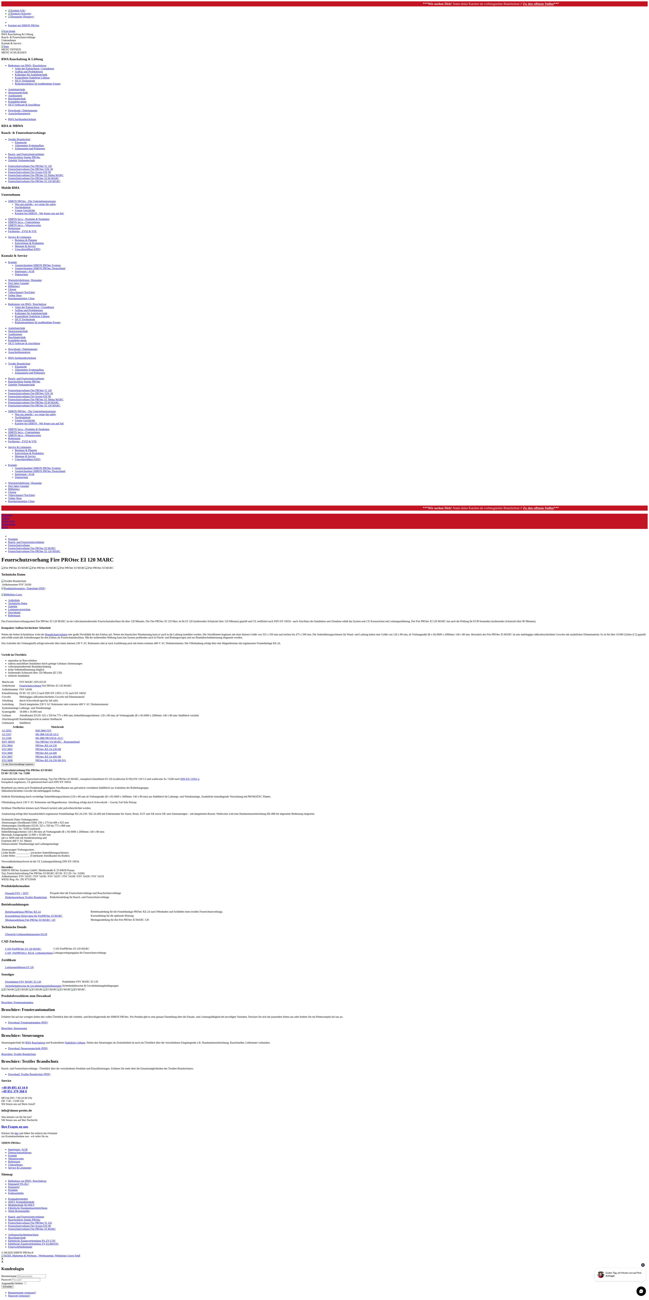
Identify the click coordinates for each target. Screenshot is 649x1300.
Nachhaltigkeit (22, 207)
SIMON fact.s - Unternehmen (24, 222)
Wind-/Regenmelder (19, 1211)
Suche (4, 527)
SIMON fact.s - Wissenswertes (24, 225)
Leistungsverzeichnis (19, 609)
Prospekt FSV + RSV (17, 893)
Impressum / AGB (24, 271)
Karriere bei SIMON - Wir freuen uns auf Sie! (39, 213)
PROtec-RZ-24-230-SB (48, 749)
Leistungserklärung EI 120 (19, 967)
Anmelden (8, 1286)
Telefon (5, 518)
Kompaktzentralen (18, 1198)
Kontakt (12, 262)
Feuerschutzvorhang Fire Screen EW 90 (29, 172)
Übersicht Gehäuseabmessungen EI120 (26, 934)
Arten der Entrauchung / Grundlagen (34, 68)
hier (17, 1133)
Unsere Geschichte (25, 210)
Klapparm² (14, 1187)
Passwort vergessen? (19, 1295)
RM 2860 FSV (43, 730)
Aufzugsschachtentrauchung (23, 1234)
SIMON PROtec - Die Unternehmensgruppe (32, 201)
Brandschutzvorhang (56, 634)
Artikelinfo (14, 600)
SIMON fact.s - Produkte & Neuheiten (28, 219)
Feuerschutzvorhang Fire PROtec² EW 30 (30, 169)
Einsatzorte (21, 142)
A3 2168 (6, 738)
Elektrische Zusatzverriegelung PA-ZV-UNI (31, 1240)
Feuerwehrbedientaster (20, 1246)
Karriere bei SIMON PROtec (23, 25)
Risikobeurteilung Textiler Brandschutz (26, 897)
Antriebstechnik (16, 89)
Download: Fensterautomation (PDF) (28, 1022)
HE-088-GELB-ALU (47, 734)
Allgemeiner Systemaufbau (29, 145)
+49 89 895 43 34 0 (14, 1087)
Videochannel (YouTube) (21, 292)
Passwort (6, 1279)
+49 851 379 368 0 (14, 1091)
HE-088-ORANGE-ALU (49, 738)
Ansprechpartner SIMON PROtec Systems (38, 265)
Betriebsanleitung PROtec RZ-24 (23, 911)
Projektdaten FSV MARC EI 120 (23, 981)
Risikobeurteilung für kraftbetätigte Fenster (38, 83)
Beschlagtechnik (17, 98)
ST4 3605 (7, 749)
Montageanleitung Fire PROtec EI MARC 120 (30, 920)
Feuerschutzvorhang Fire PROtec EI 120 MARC (34, 181)
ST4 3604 (7, 745)
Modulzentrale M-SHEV (21, 1204)
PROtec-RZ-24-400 (46, 753)
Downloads (14, 612)
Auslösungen (15, 95)
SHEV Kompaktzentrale (21, 1201)
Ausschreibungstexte (19, 113)
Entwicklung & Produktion (29, 243)
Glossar (12, 289)
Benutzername (9, 1276)
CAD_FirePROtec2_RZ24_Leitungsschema (29, 952)
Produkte (13, 1190)
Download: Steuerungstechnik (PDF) (28, 1048)
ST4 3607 (7, 756)
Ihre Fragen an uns (14, 1126)
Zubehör (12, 606)
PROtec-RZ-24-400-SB (48, 756)
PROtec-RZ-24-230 (46, 745)
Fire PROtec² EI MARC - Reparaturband (57, 741)
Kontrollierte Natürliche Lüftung (32, 77)
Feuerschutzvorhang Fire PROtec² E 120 (30, 166)
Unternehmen (15, 1164)
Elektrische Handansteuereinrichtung (27, 1208)
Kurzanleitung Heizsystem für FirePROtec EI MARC (34, 915)
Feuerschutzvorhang (30, 685)
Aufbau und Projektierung (29, 71)
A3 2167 (6, 734)
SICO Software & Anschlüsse (24, 104)
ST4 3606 (7, 753)
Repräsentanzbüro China (21, 298)
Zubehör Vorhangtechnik (21, 160)
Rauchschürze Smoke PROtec (24, 157)
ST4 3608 (7, 760)
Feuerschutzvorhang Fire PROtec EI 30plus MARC (36, 175)
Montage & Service (25, 246)
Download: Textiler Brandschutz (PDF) (29, 1074)
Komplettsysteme (17, 101)
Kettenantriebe (16, 1193)
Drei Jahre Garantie (18, 283)
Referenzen (14, 228)
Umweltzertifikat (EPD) (27, 249)
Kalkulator (7, 515)
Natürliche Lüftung (75, 1042)
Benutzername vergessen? (22, 1292)
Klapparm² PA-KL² (18, 1184)
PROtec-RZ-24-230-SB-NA (50, 760)
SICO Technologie (25, 80)
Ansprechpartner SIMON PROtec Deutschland (40, 268)
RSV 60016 (8, 741)
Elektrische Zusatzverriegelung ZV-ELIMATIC (33, 1243)
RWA (28, 1042)
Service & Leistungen (19, 237)
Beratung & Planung (26, 240)
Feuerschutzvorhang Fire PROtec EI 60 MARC (33, 178)
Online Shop (15, 295)
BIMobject (14, 286)
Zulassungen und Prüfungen (30, 148)
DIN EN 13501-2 (189, 779)
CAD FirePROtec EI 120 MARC (23, 948)
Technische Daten (17, 603)
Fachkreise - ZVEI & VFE (22, 231)
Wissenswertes (16, 1158)
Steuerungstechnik (18, 92)
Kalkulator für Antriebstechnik (31, 74)
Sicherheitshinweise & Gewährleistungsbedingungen (33, 985)
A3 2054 (6, 730)
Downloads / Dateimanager (22, 110)
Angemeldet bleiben (12, 1283)
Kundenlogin (8, 524)
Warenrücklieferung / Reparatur (25, 280)
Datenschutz (21, 274)
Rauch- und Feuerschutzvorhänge (26, 154)
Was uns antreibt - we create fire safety (35, 204)
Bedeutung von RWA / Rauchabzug (27, 65)
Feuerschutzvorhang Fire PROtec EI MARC (32, 1228)
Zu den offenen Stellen (411, 4)
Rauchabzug (38, 1042)
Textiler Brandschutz (19, 139)
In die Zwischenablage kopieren (18, 764)
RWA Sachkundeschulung (22, 119)
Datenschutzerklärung (19, 1152)
